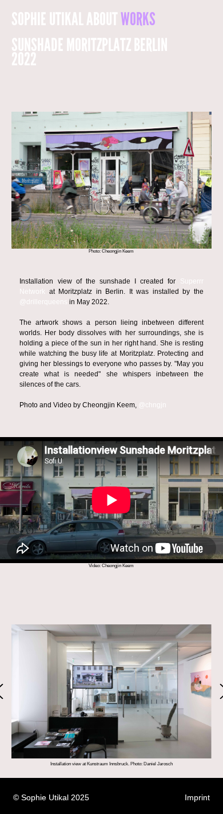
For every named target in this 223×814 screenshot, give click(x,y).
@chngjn (152, 405)
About (102, 19)
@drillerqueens (43, 302)
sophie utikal (47, 19)
